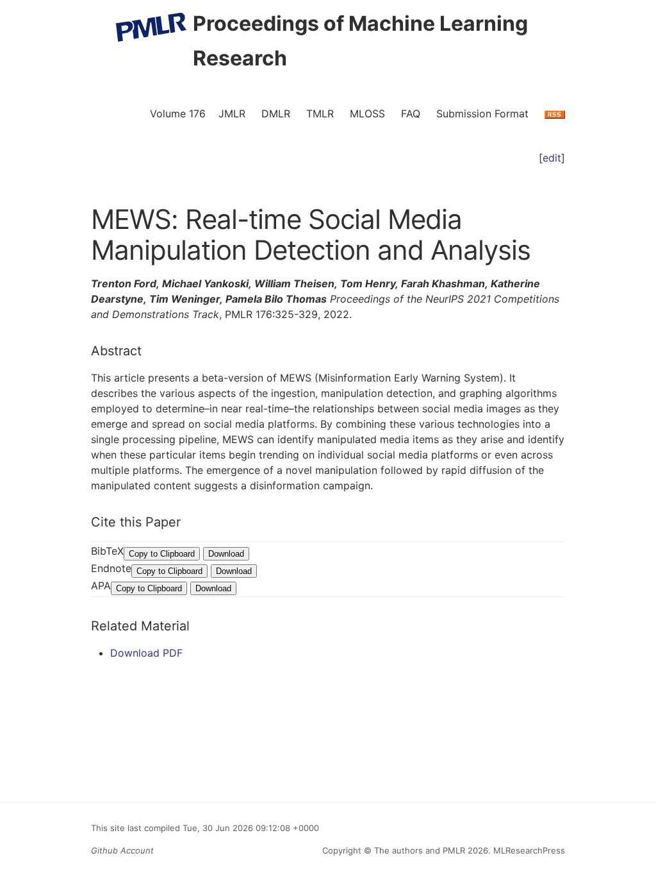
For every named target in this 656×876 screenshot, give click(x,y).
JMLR (231, 113)
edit (552, 157)
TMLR (320, 113)
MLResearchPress (528, 850)
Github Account (122, 850)
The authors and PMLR (419, 850)
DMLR (275, 113)
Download (226, 554)
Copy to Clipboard (162, 554)
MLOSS (367, 113)
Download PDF (146, 652)
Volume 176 (178, 113)
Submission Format (482, 113)
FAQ (410, 113)
